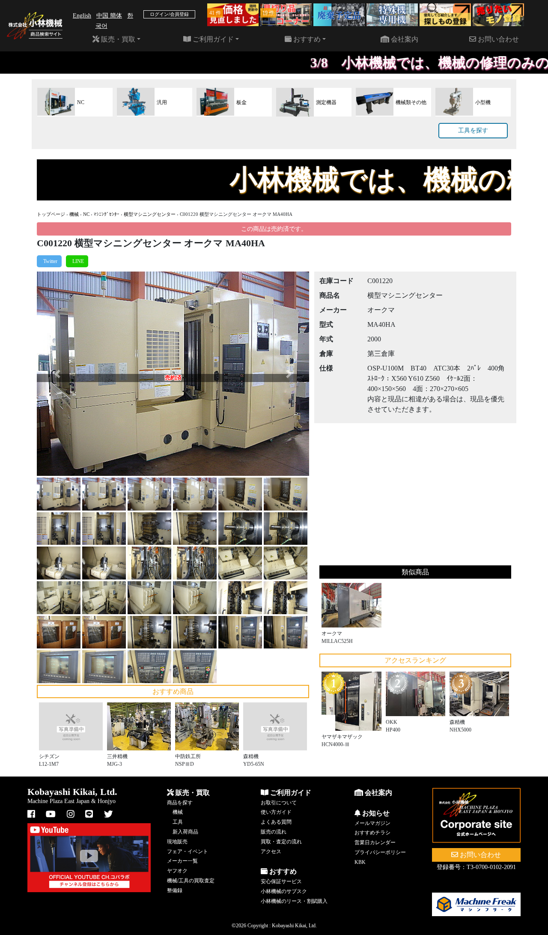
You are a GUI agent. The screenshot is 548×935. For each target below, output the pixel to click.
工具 (178, 822)
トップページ (51, 214)
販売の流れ (273, 832)
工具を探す (473, 130)
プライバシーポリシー (380, 852)
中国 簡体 (109, 15)
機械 (74, 214)
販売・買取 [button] (117, 39)
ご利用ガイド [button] (212, 39)
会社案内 (403, 39)
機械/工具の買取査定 (190, 881)
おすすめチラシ (372, 833)
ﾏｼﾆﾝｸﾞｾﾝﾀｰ (106, 214)
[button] (57, 374)
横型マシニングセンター (150, 214)
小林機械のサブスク (284, 891)
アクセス (271, 851)
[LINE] (77, 261)
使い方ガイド (276, 812)
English (82, 15)
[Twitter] (49, 261)
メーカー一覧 (182, 861)
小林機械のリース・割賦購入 (294, 901)
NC (86, 214)
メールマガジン (372, 823)
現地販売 (177, 842)
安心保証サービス (281, 881)
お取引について (279, 803)
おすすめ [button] (306, 39)
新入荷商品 (185, 832)
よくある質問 (276, 822)
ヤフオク (177, 871)
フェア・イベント (187, 851)
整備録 (174, 890)
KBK (360, 862)
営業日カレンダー (375, 842)
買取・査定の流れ (281, 842)
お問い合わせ (497, 39)
